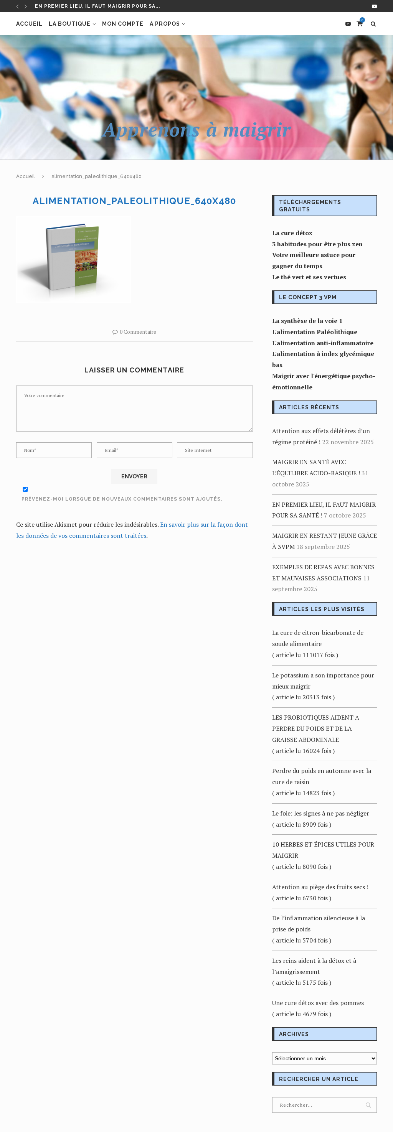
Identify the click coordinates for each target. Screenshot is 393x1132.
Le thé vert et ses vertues (309, 277)
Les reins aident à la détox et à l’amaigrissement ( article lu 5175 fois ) (314, 971)
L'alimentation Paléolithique (314, 332)
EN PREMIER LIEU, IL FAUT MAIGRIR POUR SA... (97, 6)
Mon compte (123, 24)
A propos (165, 24)
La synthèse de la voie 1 (307, 320)
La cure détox (292, 233)
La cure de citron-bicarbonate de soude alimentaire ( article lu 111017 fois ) (317, 643)
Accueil (29, 24)
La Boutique (70, 24)
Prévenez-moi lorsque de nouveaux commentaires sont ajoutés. (121, 499)
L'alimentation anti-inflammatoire (322, 343)
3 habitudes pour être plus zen (317, 244)
